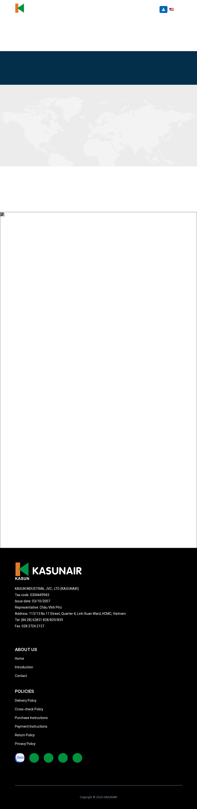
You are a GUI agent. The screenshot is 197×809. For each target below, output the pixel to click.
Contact (21, 676)
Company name (38, 256)
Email (29, 281)
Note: (29, 331)
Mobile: (31, 306)
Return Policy (25, 735)
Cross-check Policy (29, 709)
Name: (30, 231)
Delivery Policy (26, 700)
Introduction (24, 667)
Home (19, 658)
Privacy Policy (25, 744)
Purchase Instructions (31, 718)
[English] (171, 9)
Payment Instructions (31, 726)
